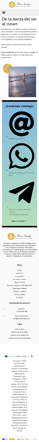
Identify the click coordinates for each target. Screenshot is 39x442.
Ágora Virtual (19, 282)
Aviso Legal (19, 329)
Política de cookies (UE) (19, 335)
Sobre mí (19, 273)
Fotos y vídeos (19, 294)
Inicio (19, 270)
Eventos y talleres (19, 291)
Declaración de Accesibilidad (19, 338)
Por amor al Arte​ (19, 279)
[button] (3, 12)
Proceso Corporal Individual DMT (19, 285)
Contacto (19, 297)
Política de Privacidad (19, 332)
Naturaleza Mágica (19, 288)
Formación (19, 276)
